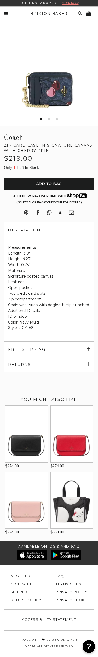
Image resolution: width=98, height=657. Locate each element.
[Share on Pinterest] (26, 213)
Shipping (20, 592)
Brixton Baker (48, 13)
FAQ (60, 576)
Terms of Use (70, 584)
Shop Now (70, 3)
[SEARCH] (79, 14)
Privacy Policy (71, 592)
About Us (20, 576)
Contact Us (23, 584)
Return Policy (26, 600)
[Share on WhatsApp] (49, 213)
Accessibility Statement (49, 619)
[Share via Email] (71, 213)
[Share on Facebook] (37, 213)
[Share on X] (60, 213)
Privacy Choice (72, 600)
